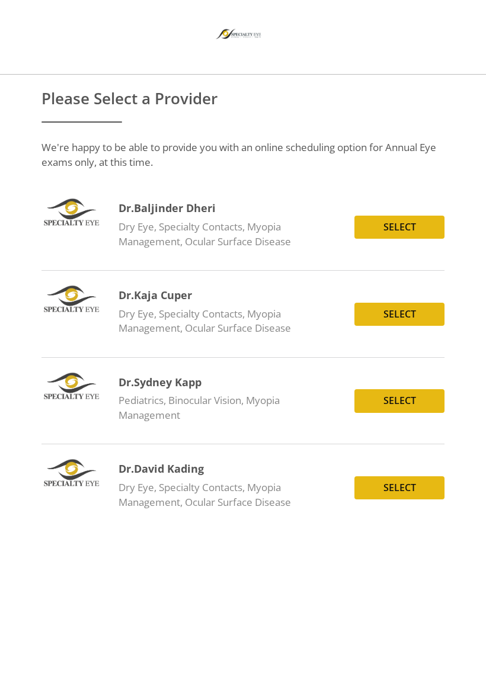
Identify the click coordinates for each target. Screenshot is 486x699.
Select (399, 226)
